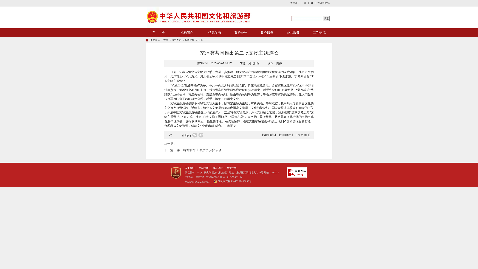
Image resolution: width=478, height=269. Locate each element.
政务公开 (241, 32)
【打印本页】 (285, 135)
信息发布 (214, 32)
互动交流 (319, 32)
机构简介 (186, 32)
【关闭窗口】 (303, 135)
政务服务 (267, 32)
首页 (165, 40)
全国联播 (189, 40)
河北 (200, 40)
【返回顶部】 (269, 135)
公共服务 (293, 32)
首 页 (158, 32)
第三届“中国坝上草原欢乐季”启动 (199, 150)
